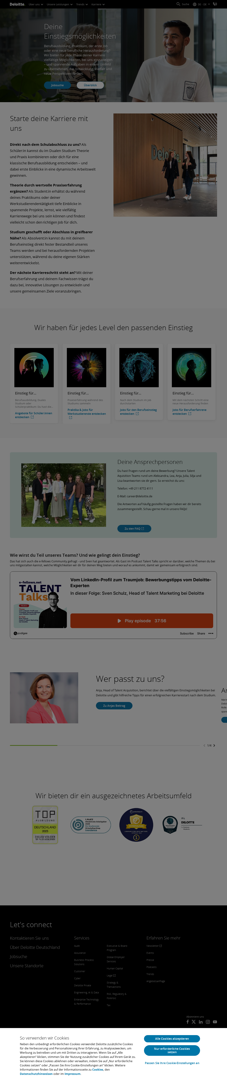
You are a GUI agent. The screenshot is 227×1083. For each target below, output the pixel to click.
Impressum (73, 1074)
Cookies (97, 1070)
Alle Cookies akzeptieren (172, 1039)
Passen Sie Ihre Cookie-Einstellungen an (172, 1063)
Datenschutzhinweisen (36, 1074)
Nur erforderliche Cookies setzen (172, 1050)
